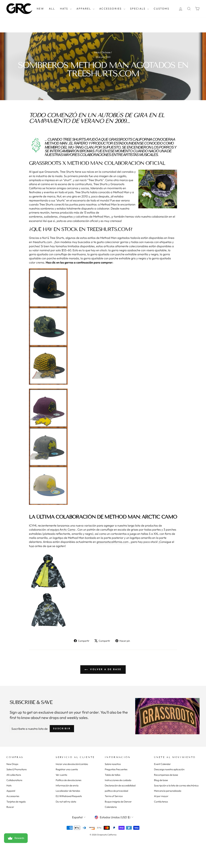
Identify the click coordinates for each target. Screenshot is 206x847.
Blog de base (161, 780)
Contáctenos (161, 801)
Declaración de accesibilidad (120, 785)
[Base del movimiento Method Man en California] (103, 591)
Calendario (111, 806)
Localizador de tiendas (68, 790)
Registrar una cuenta (67, 769)
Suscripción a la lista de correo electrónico (176, 785)
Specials (138, 8)
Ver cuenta (61, 774)
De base (106, 52)
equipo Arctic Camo (62, 529)
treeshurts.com (42, 242)
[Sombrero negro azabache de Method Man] (103, 288)
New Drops (12, 764)
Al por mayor (161, 796)
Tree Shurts (74, 139)
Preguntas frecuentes (116, 769)
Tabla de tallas (112, 774)
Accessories (111, 8)
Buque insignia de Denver (118, 801)
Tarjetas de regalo (16, 801)
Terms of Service (114, 796)
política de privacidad (116, 790)
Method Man (56, 143)
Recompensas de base (166, 774)
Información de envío (67, 785)
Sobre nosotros (113, 764)
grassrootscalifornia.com (112, 542)
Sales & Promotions (16, 769)
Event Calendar (162, 764)
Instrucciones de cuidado (118, 780)
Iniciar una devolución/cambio (72, 764)
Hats (64, 8)
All (52, 8)
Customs (161, 8)
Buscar (10, 806)
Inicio (97, 52)
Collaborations (14, 780)
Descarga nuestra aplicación (169, 769)
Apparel (84, 8)
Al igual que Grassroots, (44, 172)
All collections (13, 774)
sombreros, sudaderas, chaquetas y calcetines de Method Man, (69, 216)
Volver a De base (105, 669)
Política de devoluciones (68, 780)
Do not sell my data (66, 801)
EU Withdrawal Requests (69, 796)
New (40, 8)
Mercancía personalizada (167, 790)
